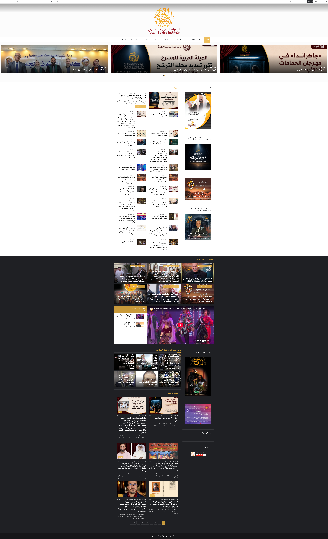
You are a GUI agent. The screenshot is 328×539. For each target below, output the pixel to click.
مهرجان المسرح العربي (179, 39)
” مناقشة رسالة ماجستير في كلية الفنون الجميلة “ (88, 70)
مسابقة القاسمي (166, 39)
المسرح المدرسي (25, 1)
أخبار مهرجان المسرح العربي (46, 1)
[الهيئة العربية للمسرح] (164, 20)
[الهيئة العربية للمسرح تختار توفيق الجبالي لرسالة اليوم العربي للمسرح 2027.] (141, 142)
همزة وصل (34, 1)
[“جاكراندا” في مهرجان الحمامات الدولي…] (273, 59)
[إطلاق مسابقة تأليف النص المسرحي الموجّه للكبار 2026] (173, 216)
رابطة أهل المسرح (192, 39)
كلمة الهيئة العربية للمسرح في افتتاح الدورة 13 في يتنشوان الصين (126, 169)
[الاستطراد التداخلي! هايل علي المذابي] (147, 379)
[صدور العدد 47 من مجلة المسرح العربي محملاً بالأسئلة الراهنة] (173, 142)
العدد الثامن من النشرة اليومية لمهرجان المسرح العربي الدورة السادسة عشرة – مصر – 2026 (131, 298)
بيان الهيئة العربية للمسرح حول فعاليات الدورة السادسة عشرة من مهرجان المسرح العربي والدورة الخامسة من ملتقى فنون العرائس (158, 245)
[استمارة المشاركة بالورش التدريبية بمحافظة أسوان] (141, 242)
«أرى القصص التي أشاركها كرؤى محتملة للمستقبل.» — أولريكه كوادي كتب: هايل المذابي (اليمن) (148, 363)
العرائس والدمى (124, 39)
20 (143, 523)
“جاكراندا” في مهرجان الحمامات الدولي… (310, 70)
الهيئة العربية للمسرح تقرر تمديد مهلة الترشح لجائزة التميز (195, 70)
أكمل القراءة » (140, 106)
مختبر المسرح (144, 39)
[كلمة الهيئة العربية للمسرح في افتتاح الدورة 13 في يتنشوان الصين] (141, 167)
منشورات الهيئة (134, 39)
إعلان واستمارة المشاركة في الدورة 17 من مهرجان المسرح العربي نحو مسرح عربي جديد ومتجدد (198, 298)
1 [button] (164, 75)
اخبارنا (56, 1)
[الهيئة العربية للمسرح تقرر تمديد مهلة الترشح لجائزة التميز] (164, 59)
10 (147, 523)
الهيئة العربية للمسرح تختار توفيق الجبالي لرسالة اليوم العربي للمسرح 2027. (288, 1)
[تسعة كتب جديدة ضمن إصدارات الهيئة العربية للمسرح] (141, 133)
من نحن (4, 1)
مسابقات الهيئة (154, 39)
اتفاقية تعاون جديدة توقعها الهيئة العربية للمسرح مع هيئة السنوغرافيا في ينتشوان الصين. (158, 169)
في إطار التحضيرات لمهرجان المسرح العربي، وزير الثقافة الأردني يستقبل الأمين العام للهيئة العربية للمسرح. (132, 278)
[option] (273, 59)
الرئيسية (207, 39)
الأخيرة (133, 523)
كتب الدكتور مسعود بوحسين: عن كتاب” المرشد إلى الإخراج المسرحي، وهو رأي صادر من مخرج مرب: (164, 504)
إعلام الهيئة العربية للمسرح (139, 93)
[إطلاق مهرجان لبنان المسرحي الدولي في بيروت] (173, 133)
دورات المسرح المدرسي (13, 1)
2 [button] (163, 75)
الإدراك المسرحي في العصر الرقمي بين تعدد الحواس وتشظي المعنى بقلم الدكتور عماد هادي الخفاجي (125, 379)
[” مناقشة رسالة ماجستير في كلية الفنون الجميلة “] (54, 59)
